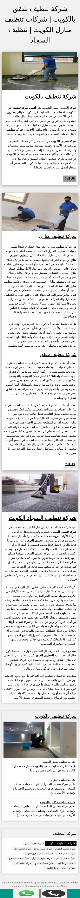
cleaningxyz (50, 886)
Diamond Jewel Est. (47, 882)
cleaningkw (18, 886)
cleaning (38, 886)
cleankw (29, 886)
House (74, 882)
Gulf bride (62, 886)
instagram (7, 882)
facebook (18, 882)
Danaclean (64, 882)
